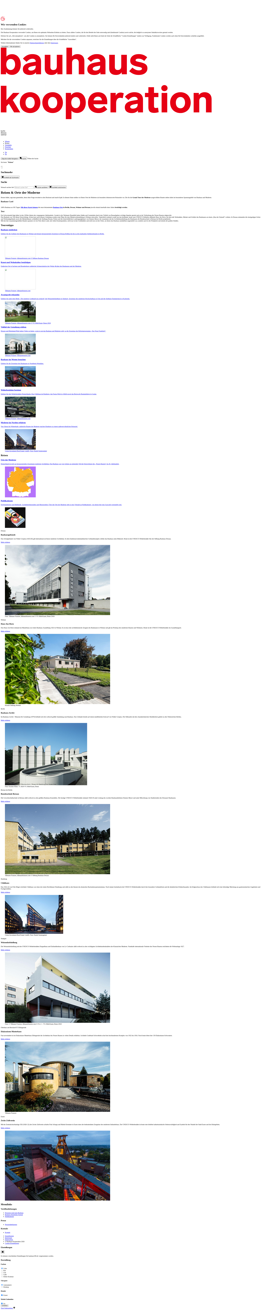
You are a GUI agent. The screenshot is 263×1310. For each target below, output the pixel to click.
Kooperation (9, 149)
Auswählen (5, 46)
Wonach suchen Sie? (8, 187)
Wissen (7, 141)
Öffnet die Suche (32, 158)
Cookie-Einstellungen (12, 1243)
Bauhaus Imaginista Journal (14, 1215)
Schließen (5, 1305)
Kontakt (7, 1232)
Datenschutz (9, 1240)
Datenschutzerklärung (37, 43)
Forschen (8, 147)
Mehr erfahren (5, 542)
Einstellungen (9, 1236)
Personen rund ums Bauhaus (14, 1213)
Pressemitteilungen (11, 1224)
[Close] (3, 1252)
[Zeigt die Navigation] (1, 166)
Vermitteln (8, 145)
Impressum (54, 43)
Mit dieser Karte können (29, 207)
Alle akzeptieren (15, 46)
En (6, 154)
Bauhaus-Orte (58, 207)
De (6, 152)
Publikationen (9, 1216)
